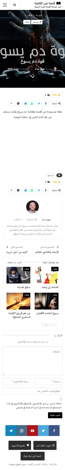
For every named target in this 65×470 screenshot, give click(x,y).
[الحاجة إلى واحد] (46, 275)
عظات (27, 22)
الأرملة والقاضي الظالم (47, 252)
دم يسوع (51, 175)
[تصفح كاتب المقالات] (32, 207)
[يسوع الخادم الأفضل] (46, 301)
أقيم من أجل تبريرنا (17, 252)
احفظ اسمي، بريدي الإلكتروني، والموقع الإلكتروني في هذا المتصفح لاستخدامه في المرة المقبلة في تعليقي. (34, 405)
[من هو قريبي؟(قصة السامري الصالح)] (18, 301)
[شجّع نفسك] (18, 275)
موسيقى (35, 22)
